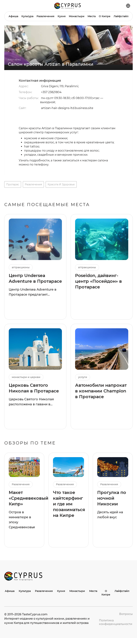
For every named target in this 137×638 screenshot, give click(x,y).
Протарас (14, 60)
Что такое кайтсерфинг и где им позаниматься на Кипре (69, 504)
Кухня (62, 16)
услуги (82, 377)
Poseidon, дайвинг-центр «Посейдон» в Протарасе (98, 281)
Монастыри (76, 16)
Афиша (13, 16)
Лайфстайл (121, 16)
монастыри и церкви (26, 377)
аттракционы (21, 267)
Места (92, 16)
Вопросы (126, 614)
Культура (27, 16)
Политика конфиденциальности (115, 622)
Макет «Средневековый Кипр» (28, 498)
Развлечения (45, 16)
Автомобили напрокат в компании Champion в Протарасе (101, 391)
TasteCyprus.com (34, 614)
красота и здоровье (61, 184)
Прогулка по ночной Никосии (111, 498)
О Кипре (104, 16)
